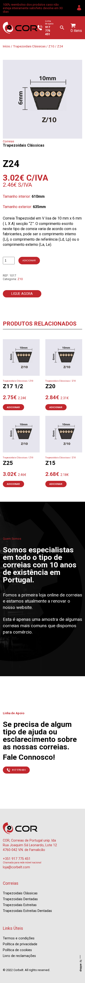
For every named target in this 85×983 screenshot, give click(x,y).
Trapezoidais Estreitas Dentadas (27, 911)
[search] (62, 27)
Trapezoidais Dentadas (20, 899)
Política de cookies (17, 950)
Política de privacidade (20, 944)
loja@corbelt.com (16, 867)
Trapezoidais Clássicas (29, 46)
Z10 (51, 46)
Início (6, 46)
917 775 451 (19, 770)
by (80, 966)
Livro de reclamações (19, 956)
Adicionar (29, 260)
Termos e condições (18, 938)
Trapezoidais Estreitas (20, 905)
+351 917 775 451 (16, 859)
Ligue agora (22, 294)
